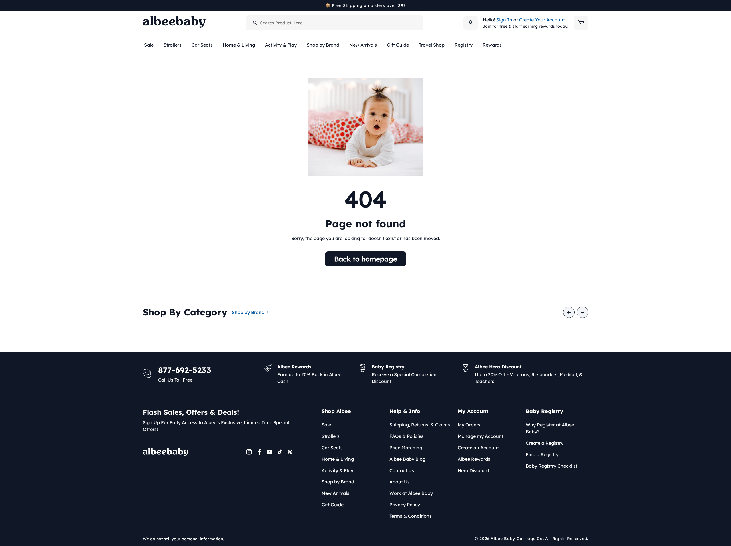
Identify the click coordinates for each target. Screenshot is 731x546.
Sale (326, 425)
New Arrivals (335, 493)
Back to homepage (365, 259)
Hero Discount (473, 470)
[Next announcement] (586, 5)
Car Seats (332, 447)
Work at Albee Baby (411, 493)
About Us (399, 482)
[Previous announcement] (144, 5)
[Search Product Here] (255, 23)
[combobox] (334, 22)
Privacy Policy (404, 504)
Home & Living (338, 459)
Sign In (504, 20)
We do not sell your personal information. (183, 538)
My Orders (469, 425)
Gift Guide (333, 504)
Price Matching (405, 447)
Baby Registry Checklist (551, 466)
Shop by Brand (248, 312)
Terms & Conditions (410, 516)
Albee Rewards (474, 459)
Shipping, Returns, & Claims (419, 425)
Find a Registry (542, 454)
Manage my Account (480, 436)
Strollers (331, 436)
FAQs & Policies (406, 436)
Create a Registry (544, 443)
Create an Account (478, 447)
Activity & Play (337, 470)
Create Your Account (542, 20)
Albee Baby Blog (407, 459)
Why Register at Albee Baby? (550, 428)
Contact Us (401, 470)
